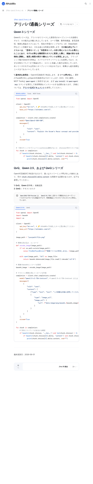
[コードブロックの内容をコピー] (76, 93)
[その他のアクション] (90, 3)
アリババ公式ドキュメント (34, 87)
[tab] (20, 93)
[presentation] (46, 129)
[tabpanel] (46, 129)
